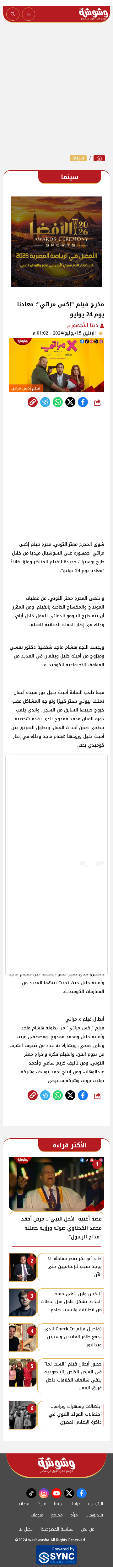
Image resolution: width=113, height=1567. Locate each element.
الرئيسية (95, 1504)
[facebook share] (83, 402)
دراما (76, 1504)
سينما (78, 158)
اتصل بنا (26, 1529)
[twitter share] (70, 402)
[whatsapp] (33, 402)
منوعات (37, 1515)
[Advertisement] (56, 88)
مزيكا (41, 1504)
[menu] (28, 14)
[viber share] (45, 402)
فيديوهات (94, 1515)
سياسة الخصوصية (57, 1529)
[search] (12, 14)
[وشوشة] (99, 158)
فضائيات (21, 1504)
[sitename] (56, 1465)
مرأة (74, 1515)
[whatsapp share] (58, 402)
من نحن (87, 1529)
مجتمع (57, 1515)
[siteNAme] (93, 14)
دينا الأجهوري (83, 325)
